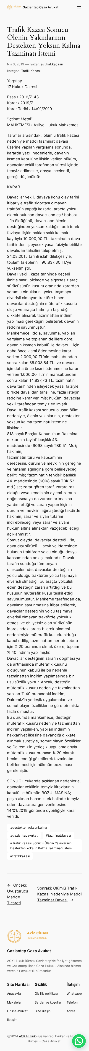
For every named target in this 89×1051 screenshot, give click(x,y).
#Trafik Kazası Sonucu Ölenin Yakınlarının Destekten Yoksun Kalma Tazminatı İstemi (41, 845)
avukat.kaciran (52, 64)
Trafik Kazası (30, 71)
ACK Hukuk (27, 1036)
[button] (79, 1041)
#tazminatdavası (58, 835)
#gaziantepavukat (24, 835)
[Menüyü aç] (79, 7)
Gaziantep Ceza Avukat (40, 7)
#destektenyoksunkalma (28, 827)
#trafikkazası (20, 856)
